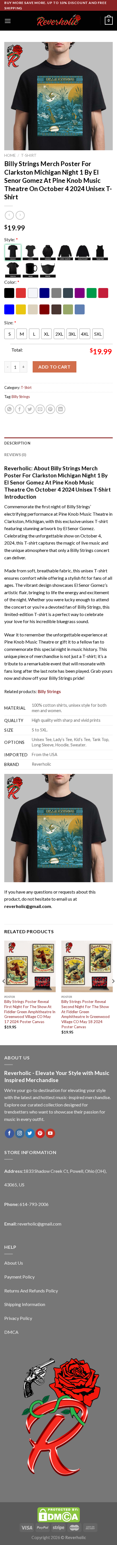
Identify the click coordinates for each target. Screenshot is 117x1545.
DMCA (11, 1332)
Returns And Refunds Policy (31, 1290)
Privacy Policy (18, 1318)
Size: (10, 322)
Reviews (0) (15, 454)
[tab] (58, 443)
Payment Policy (19, 1276)
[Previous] (4, 992)
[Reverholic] (58, 21)
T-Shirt (29, 155)
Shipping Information (24, 1304)
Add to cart (54, 366)
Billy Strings (21, 396)
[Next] (113, 992)
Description (17, 443)
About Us (13, 1262)
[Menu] (7, 21)
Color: (11, 282)
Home (10, 155)
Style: (11, 239)
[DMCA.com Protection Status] (58, 1514)
